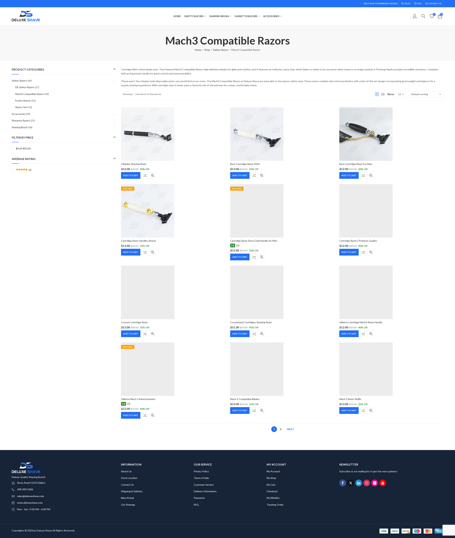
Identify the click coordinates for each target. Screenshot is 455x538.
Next (290, 429)
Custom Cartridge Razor (134, 322)
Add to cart (130, 175)
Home (198, 49)
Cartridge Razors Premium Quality (358, 240)
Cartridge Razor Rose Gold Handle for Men (253, 240)
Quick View (152, 175)
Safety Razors (220, 49)
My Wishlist (273, 497)
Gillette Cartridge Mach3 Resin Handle (360, 322)
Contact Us (127, 484)
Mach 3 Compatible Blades (244, 399)
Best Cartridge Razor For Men (355, 163)
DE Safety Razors (24, 87)
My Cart (271, 484)
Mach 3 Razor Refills (350, 399)
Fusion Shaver (23, 100)
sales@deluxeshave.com (30, 496)
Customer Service (204, 484)
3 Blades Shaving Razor (133, 163)
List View (383, 94)
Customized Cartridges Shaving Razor (251, 322)
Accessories (18, 113)
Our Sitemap (128, 504)
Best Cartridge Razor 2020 (245, 163)
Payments (199, 497)
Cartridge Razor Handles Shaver (138, 240)
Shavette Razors (21, 120)
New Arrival (127, 497)
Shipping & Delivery (132, 491)
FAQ (196, 504)
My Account (273, 471)
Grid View (377, 94)
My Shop (271, 477)
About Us (126, 471)
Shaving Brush (20, 127)
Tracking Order (275, 504)
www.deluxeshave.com (30, 502)
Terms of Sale (201, 477)
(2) (23, 169)
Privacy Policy (201, 471)
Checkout (272, 491)
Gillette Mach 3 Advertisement (138, 399)
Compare (144, 175)
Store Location (129, 477)
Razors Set (21, 107)
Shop (207, 49)
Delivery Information (205, 491)
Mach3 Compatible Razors (29, 93)
